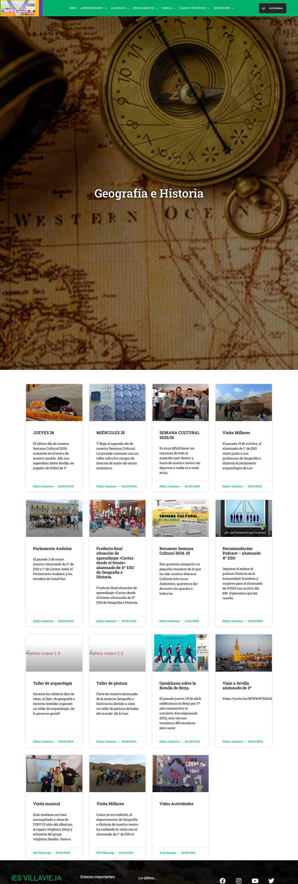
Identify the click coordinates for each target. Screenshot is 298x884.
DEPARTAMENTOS (143, 8)
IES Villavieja (36, 878)
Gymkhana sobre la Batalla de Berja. (177, 685)
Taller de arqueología (52, 683)
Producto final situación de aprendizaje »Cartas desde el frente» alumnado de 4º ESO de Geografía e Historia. (115, 562)
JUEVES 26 (44, 432)
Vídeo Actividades (176, 803)
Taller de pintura (111, 683)
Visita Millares (236, 432)
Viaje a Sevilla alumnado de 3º (237, 685)
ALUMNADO (118, 8)
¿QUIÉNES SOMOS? (92, 8)
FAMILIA (167, 8)
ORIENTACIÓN (221, 8)
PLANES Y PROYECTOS (192, 8)
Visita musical (46, 803)
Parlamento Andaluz (52, 548)
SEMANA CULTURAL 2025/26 (179, 435)
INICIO (73, 8)
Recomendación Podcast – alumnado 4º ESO (242, 553)
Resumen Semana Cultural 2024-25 (176, 551)
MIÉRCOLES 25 (111, 432)
